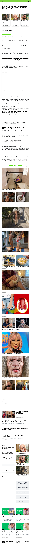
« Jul (2, 476)
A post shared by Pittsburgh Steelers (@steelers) (12, 96)
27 (8, 471)
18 (4, 470)
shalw (2, 402)
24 (2, 471)
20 (8, 470)
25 (4, 471)
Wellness (3, 514)
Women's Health (18, 514)
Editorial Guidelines (18, 541)
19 (6, 470)
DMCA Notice (22, 541)
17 (2, 470)
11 (4, 469)
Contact (19, 542)
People (3, 4)
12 (6, 469)
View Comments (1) (15, 165)
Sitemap (17, 542)
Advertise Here (27, 541)
